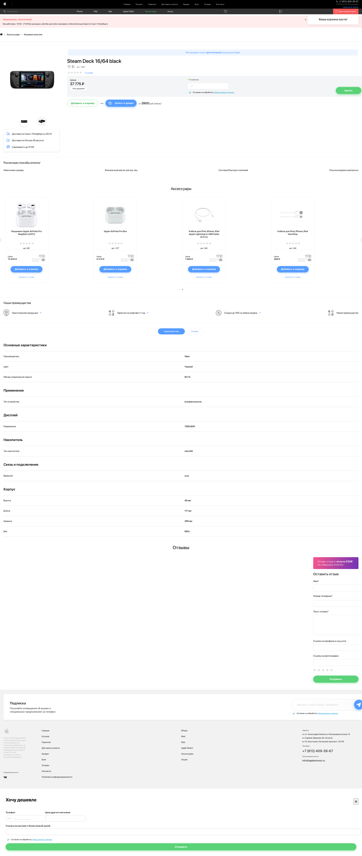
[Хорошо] (327, 670)
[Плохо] (318, 670)
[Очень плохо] (314, 670)
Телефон (10, 812)
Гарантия (152, 4)
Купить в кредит (124, 103)
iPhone (80, 11)
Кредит (186, 4)
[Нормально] (323, 670)
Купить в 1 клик (26, 277)
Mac (110, 11)
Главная (126, 4)
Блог (197, 4)
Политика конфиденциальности (57, 777)
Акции (170, 11)
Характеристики (171, 331)
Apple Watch (128, 11)
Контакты (220, 4)
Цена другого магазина (57, 812)
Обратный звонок (350, 7)
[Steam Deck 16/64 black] (31, 80)
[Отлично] (331, 670)
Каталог (139, 4)
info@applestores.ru (313, 760)
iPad (95, 11)
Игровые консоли (33, 34)
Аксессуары (150, 11)
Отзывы (207, 4)
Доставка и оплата (169, 4)
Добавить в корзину (82, 103)
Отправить (336, 679)
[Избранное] (225, 11)
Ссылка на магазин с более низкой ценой (28, 826)
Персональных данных (224, 92)
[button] (179, 289)
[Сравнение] (281, 11)
